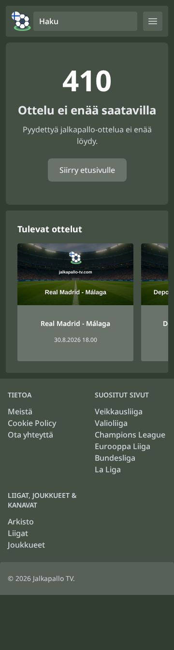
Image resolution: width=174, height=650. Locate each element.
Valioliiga (111, 423)
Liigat (18, 533)
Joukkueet (26, 544)
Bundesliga (115, 457)
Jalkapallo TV (53, 578)
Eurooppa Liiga (122, 446)
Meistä (20, 411)
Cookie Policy (32, 423)
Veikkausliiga (119, 411)
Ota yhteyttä (30, 434)
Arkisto (21, 521)
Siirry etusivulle (87, 170)
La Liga (108, 469)
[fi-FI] (21, 21)
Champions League (130, 434)
